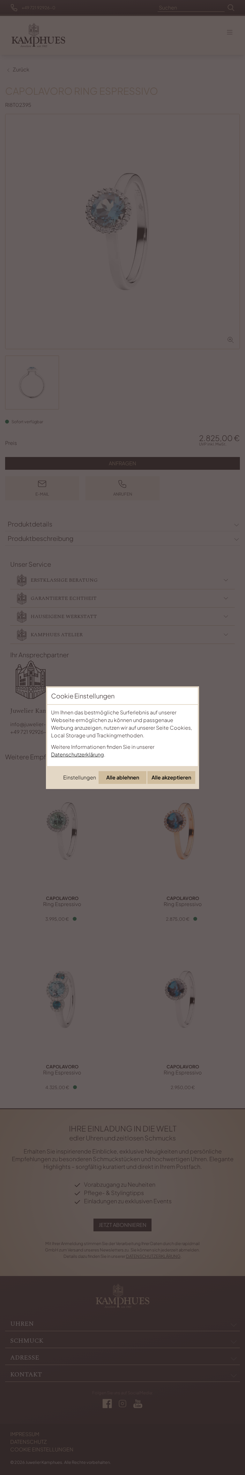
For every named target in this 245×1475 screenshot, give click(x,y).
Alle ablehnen (122, 777)
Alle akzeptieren (171, 777)
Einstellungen (79, 777)
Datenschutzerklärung (77, 754)
